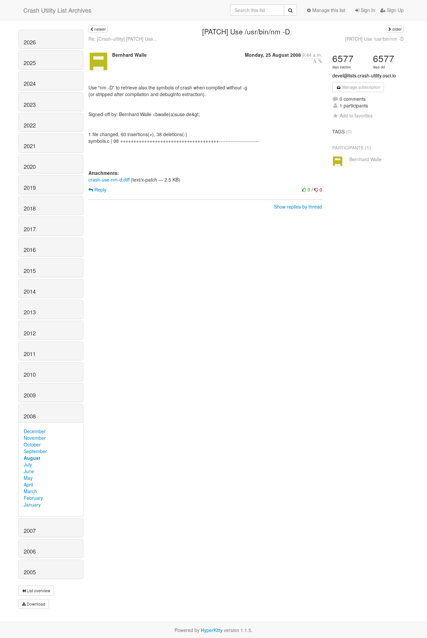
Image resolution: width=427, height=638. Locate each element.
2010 (30, 374)
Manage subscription (360, 87)
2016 (30, 250)
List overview (38, 590)
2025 (30, 63)
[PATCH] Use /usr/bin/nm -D (374, 38)
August (32, 457)
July (28, 464)
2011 (30, 354)
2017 (30, 229)
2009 (30, 395)
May (28, 477)
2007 (30, 531)
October (32, 444)
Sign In (367, 10)
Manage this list (328, 10)
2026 (30, 42)
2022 (30, 125)
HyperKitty (212, 630)
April (28, 484)
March (30, 491)
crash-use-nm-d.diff (108, 179)
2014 (30, 291)
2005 (30, 572)
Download (35, 604)
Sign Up (395, 10)
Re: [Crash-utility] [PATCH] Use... (122, 38)
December (35, 431)
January (32, 504)
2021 (30, 146)
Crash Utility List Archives (57, 10)
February (33, 498)
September (35, 451)
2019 (30, 188)
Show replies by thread (298, 206)
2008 (30, 416)
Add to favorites (356, 115)
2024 (30, 83)
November (35, 437)
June (29, 471)
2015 (30, 271)
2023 (30, 104)
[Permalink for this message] (320, 61)
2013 (30, 312)
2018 (30, 208)
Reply (99, 189)
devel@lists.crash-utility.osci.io (364, 75)
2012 (30, 333)
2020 (30, 167)
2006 (30, 551)
